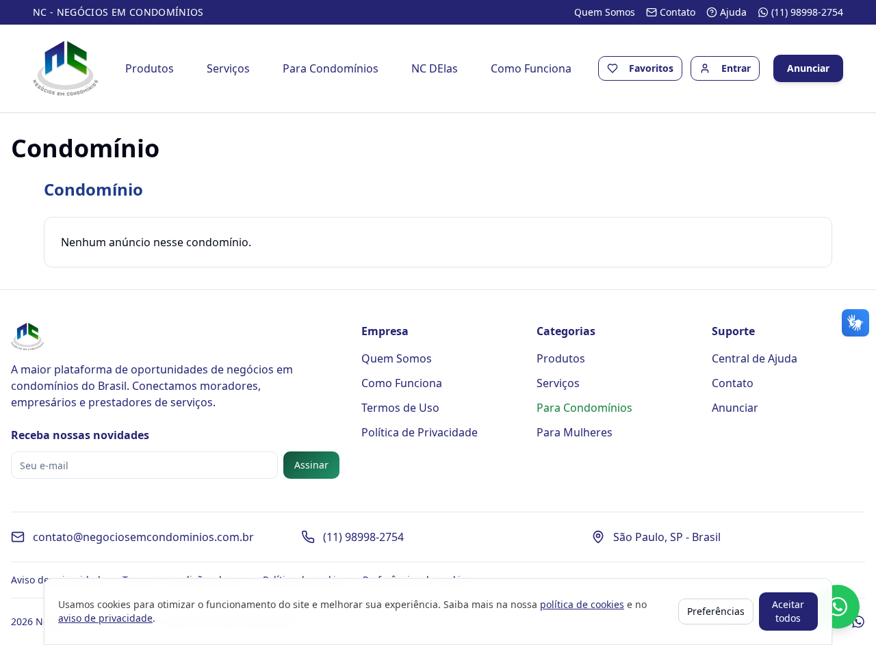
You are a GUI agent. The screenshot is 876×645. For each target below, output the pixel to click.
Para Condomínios (330, 68)
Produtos (149, 68)
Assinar (311, 464)
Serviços (228, 68)
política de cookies (582, 604)
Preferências (716, 611)
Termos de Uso (400, 407)
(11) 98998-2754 (363, 536)
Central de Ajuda (754, 358)
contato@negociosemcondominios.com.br (143, 536)
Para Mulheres (575, 432)
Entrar (736, 68)
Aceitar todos (788, 611)
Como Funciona (531, 68)
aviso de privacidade (105, 617)
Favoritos (651, 68)
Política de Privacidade (419, 432)
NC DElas (434, 68)
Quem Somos (396, 358)
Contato (732, 383)
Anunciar (808, 68)
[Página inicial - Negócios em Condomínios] (65, 68)
